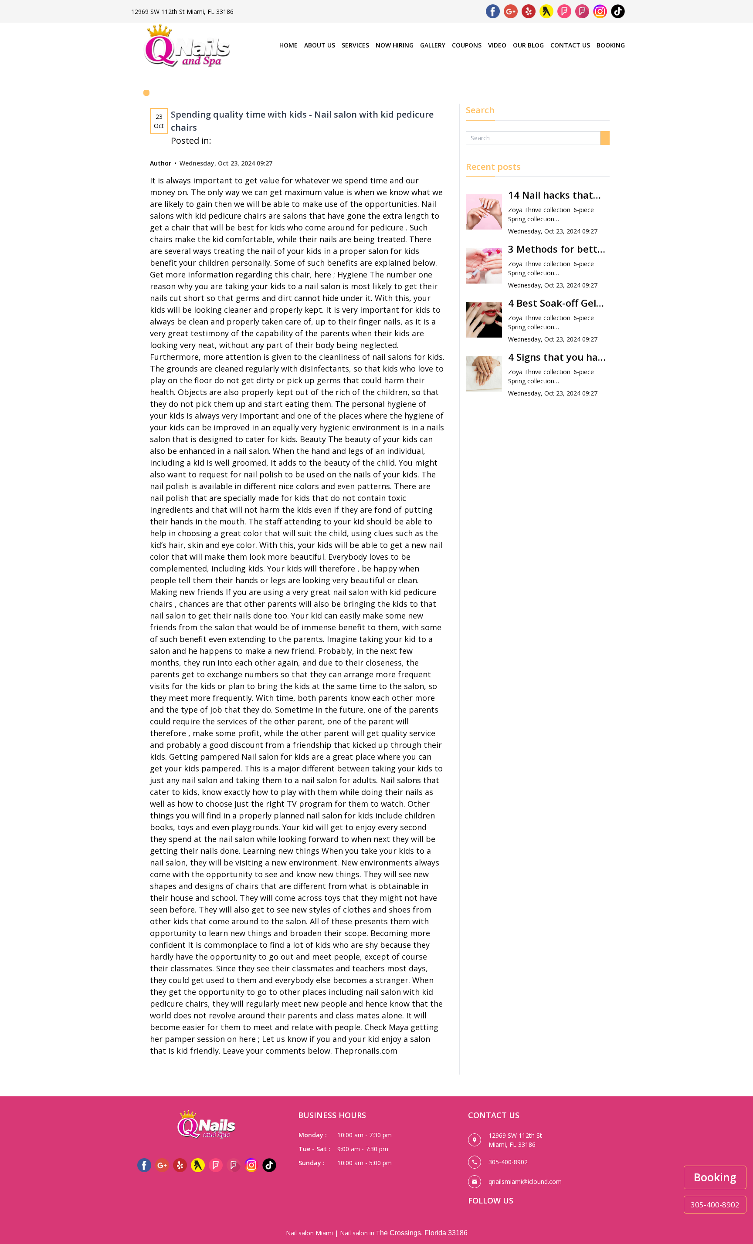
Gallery (432, 45)
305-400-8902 (715, 1205)
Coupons (467, 45)
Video (497, 45)
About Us (319, 45)
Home (288, 45)
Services (355, 45)
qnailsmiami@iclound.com (525, 1181)
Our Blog (528, 45)
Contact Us (570, 45)
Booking (611, 45)
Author (160, 163)
